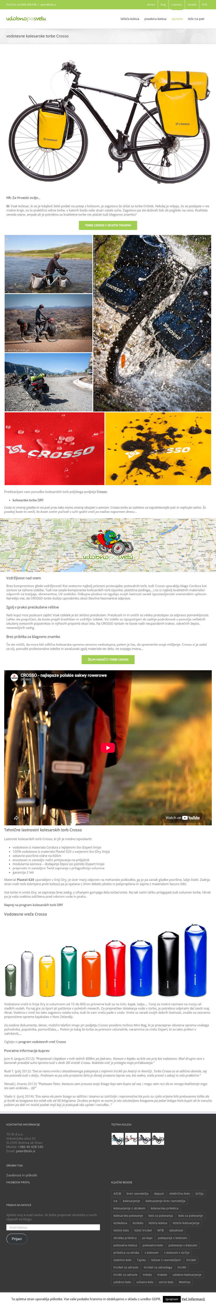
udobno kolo (122, 1282)
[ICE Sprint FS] (158, 1138)
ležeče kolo (121, 1230)
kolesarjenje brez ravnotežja (165, 1201)
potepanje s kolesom (172, 1238)
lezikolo (138, 1223)
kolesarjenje (131, 1201)
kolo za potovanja (160, 1216)
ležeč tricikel (143, 1230)
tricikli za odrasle (125, 1275)
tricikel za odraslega (158, 1267)
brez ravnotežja (137, 1193)
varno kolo (166, 1282)
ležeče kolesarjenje (186, 1223)
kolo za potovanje (190, 1216)
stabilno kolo (122, 1260)
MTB (160, 1230)
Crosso (102, 492)
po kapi (147, 1238)
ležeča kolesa (158, 1223)
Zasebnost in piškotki (21, 1175)
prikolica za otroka (126, 1253)
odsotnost (176, 1230)
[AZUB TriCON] (117, 1138)
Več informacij (193, 1299)
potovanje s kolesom (183, 1245)
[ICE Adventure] (144, 1138)
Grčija (199, 1193)
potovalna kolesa (125, 1245)
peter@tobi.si (48, 4)
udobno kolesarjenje (187, 1275)
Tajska (141, 1260)
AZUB (117, 1193)
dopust (159, 1193)
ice (115, 1201)
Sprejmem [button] (171, 1299)
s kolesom (152, 1253)
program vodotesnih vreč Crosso (42, 1042)
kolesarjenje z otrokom (129, 1208)
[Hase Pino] (131, 1138)
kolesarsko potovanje (128, 1216)
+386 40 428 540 (30, 1147)
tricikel (191, 1260)
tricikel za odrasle (125, 1267)
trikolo (147, 1275)
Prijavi (17, 1239)
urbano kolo (144, 1282)
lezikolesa (120, 1223)
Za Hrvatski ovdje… (26, 197)
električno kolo (179, 1193)
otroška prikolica (125, 1238)
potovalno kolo (153, 1245)
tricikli (182, 1267)
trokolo (162, 1275)
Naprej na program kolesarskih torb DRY (33, 905)
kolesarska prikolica (164, 1208)
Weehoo (184, 1282)
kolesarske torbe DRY (28, 500)
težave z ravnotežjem (166, 1260)
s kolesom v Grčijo (176, 1253)
